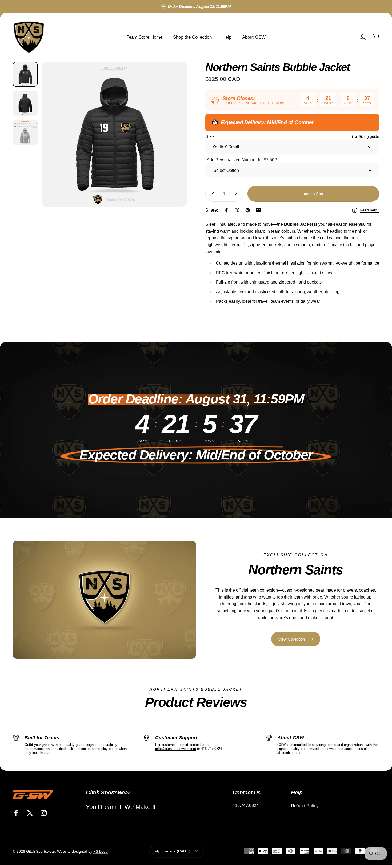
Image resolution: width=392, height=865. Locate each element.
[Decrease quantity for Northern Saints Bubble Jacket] (212, 193)
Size (209, 136)
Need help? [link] (369, 210)
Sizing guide (369, 136)
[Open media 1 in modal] (114, 134)
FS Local (100, 851)
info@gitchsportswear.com (175, 749)
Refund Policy (305, 805)
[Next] (172, 144)
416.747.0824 (246, 805)
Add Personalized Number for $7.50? (242, 159)
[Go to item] (25, 74)
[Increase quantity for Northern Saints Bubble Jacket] (237, 193)
